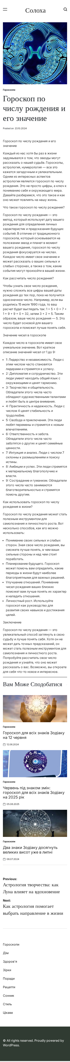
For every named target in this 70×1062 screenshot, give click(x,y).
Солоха (35, 10)
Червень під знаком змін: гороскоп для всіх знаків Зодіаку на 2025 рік (34, 793)
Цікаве (8, 1013)
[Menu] (5, 9)
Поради (9, 978)
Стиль (7, 1004)
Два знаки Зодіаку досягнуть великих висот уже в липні (30, 850)
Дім (6, 953)
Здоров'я (10, 961)
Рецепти (9, 987)
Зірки (7, 970)
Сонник (8, 995)
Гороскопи (9, 89)
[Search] (65, 9)
